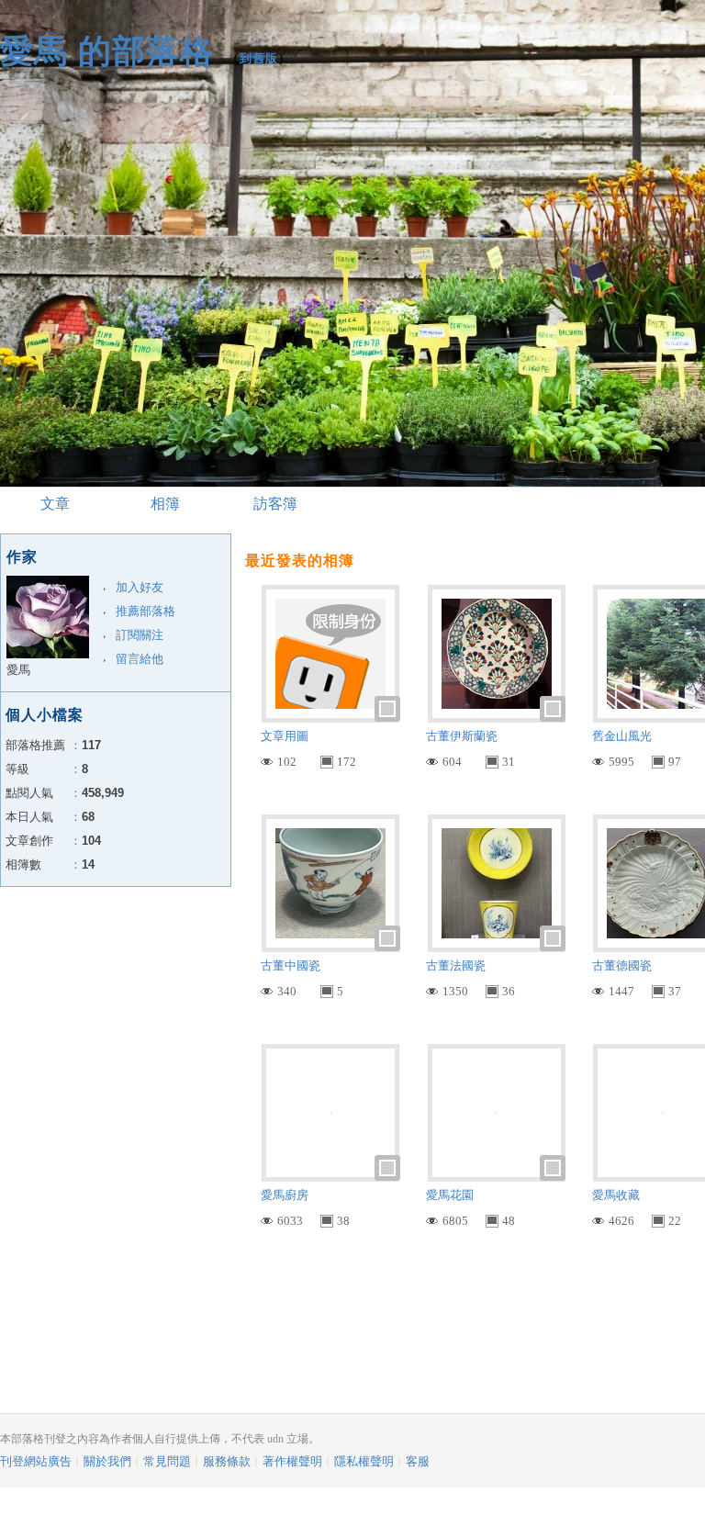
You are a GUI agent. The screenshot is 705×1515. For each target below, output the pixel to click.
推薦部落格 (145, 611)
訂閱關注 (139, 635)
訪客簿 (275, 503)
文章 (55, 503)
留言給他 (139, 659)
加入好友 (139, 587)
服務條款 (227, 1461)
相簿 (165, 503)
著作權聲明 (292, 1461)
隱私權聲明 (364, 1461)
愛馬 (18, 670)
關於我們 (107, 1461)
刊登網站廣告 (36, 1461)
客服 (418, 1461)
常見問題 (167, 1461)
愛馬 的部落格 (107, 51)
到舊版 (259, 58)
